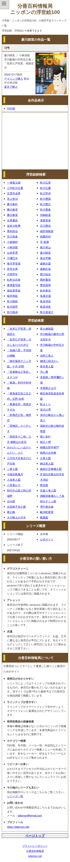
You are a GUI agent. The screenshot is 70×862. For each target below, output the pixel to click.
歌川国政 (12, 301)
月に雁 (44, 372)
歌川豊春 (45, 209)
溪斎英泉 (45, 220)
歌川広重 (45, 188)
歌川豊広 (45, 204)
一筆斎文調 (13, 182)
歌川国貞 (12, 312)
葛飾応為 (45, 269)
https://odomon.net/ (18, 827)
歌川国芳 (12, 306)
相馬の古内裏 (48, 452)
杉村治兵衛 (13, 279)
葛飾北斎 (45, 263)
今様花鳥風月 (15, 474)
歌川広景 (45, 182)
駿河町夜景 (46, 512)
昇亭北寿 (12, 269)
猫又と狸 (45, 442)
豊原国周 (45, 285)
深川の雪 (45, 409)
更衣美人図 (46, 366)
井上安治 (12, 199)
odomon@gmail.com (30, 815)
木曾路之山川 (48, 388)
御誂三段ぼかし (49, 361)
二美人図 (12, 469)
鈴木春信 (45, 290)
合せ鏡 (11, 501)
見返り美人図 (48, 490)
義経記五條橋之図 (51, 469)
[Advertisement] (35, 141)
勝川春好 (12, 204)
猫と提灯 (45, 436)
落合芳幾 (45, 258)
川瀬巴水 (12, 258)
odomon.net (35, 856)
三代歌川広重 (15, 188)
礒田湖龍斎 (46, 231)
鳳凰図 (44, 517)
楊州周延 (12, 296)
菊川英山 (45, 247)
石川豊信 (45, 226)
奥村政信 (12, 231)
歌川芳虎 (45, 193)
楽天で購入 (11, 86)
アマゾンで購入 (13, 78)
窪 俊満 (44, 242)
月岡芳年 (12, 274)
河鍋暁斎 (45, 215)
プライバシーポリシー (35, 846)
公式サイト (46, 539)
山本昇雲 (12, 252)
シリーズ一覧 (15, 796)
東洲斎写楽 (13, 285)
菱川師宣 (45, 252)
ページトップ (35, 835)
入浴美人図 (13, 479)
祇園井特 (45, 236)
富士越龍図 (46, 328)
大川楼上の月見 (16, 517)
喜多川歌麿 (13, 226)
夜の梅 (11, 512)
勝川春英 (12, 215)
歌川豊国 (45, 199)
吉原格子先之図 (16, 506)
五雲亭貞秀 (13, 193)
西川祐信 (45, 274)
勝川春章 (12, 209)
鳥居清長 (45, 306)
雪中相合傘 (46, 506)
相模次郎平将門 (49, 447)
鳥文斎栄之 (46, 312)
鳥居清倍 (45, 301)
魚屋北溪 (45, 296)
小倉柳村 (12, 242)
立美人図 (45, 458)
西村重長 (45, 279)
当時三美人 (46, 355)
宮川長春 (12, 236)
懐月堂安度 (13, 263)
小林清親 (12, 247)
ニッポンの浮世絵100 (35, 12)
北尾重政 (12, 220)
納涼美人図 (46, 463)
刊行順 (11, 108)
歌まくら (45, 404)
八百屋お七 (13, 485)
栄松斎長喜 (13, 290)
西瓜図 (44, 485)
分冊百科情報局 (35, 851)
